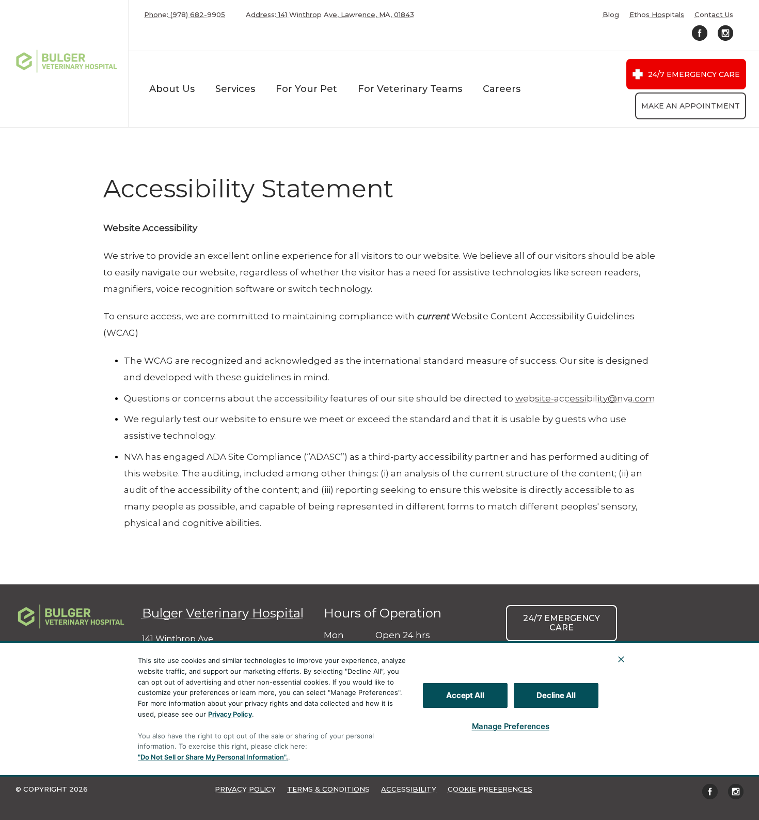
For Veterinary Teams (410, 89)
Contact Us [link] (713, 14)
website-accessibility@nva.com (585, 398)
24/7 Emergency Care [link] (694, 74)
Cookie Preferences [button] (490, 789)
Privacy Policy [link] (245, 789)
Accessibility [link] (408, 789)
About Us (172, 89)
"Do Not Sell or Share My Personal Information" (212, 757)
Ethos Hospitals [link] (656, 14)
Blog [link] (611, 14)
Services (235, 89)
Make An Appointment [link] (690, 106)
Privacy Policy (230, 714)
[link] (66, 61)
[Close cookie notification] (621, 659)
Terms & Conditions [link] (328, 789)
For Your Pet (306, 89)
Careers (501, 89)
